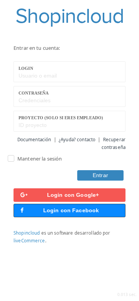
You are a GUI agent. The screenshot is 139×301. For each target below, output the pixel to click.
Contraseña (34, 93)
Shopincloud (27, 233)
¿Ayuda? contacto (77, 139)
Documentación (34, 139)
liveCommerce (29, 241)
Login (26, 68)
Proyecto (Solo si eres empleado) (61, 117)
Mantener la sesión (39, 158)
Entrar (100, 175)
